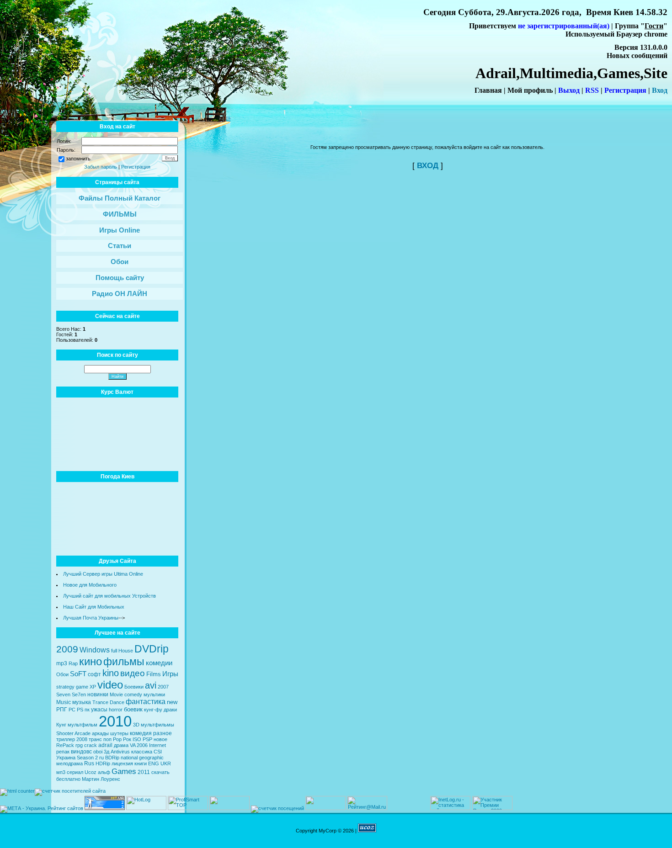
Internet (157, 745)
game (82, 686)
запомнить (78, 158)
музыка (81, 702)
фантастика (145, 701)
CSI (158, 751)
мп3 (60, 772)
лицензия (122, 763)
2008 (81, 739)
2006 (142, 745)
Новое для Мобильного (90, 585)
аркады (100, 733)
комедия (141, 733)
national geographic (142, 757)
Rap (73, 663)
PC (72, 709)
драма (121, 745)
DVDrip (151, 649)
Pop (117, 739)
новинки (97, 694)
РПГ (61, 709)
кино (90, 661)
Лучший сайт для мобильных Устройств (109, 596)
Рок (127, 739)
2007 (163, 686)
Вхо (658, 90)
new (172, 702)
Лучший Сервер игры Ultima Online (103, 574)
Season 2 (87, 757)
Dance (117, 702)
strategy (65, 686)
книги (140, 763)
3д (106, 751)
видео (132, 673)
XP (93, 686)
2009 (67, 649)
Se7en (79, 694)
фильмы (123, 662)
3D (136, 724)
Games (124, 771)
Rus (89, 763)
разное (162, 733)
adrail (105, 745)
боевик (133, 709)
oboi (97, 751)
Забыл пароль (100, 167)
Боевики (134, 686)
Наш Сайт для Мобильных (93, 607)
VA (132, 745)
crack (90, 745)
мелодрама (69, 763)
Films (153, 674)
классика (141, 751)
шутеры (119, 733)
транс (95, 739)
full (114, 650)
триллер (65, 739)
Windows (95, 650)
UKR (165, 763)
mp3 (61, 663)
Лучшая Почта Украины (90, 617)
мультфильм (82, 724)
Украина (65, 757)
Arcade (83, 733)
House (125, 650)
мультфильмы (157, 724)
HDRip (103, 763)
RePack (65, 745)
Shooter (65, 733)
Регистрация (135, 167)
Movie (116, 694)
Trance (100, 702)
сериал (75, 772)
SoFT (78, 674)
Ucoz (90, 772)
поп (107, 739)
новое (160, 739)
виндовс (81, 751)
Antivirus (120, 751)
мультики (154, 694)
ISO (137, 739)
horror (116, 709)
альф (104, 772)
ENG (153, 763)
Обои (62, 674)
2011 (144, 772)
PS (80, 709)
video (110, 684)
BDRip (112, 757)
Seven (63, 694)
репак (62, 751)
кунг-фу (153, 709)
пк (87, 709)
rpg (79, 745)
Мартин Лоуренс (101, 779)
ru (101, 757)
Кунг (61, 724)
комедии (159, 663)
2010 (115, 721)
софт (94, 674)
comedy (133, 694)
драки (170, 709)
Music (63, 702)
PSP (147, 739)
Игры (170, 674)
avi (150, 685)
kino (110, 673)
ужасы (99, 709)
